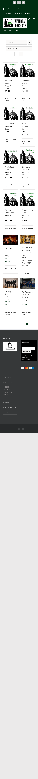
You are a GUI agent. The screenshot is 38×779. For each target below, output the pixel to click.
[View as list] (21, 54)
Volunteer (7, 402)
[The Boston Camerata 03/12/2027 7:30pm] (10, 240)
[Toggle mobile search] (29, 19)
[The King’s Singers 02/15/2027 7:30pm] (10, 283)
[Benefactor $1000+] (27, 113)
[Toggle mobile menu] (34, 19)
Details (14, 98)
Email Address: (25, 345)
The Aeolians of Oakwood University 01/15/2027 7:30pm (27, 297)
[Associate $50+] (10, 70)
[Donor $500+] (10, 113)
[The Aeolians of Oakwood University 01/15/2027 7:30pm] (27, 283)
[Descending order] (30, 42)
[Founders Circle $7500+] (27, 199)
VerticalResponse (26, 359)
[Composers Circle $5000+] (10, 199)
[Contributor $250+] (27, 70)
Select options (8, 269)
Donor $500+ (10, 124)
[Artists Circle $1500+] (10, 156)
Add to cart (25, 313)
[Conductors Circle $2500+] (27, 156)
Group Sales (8, 412)
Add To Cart (8, 99)
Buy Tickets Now (10, 407)
